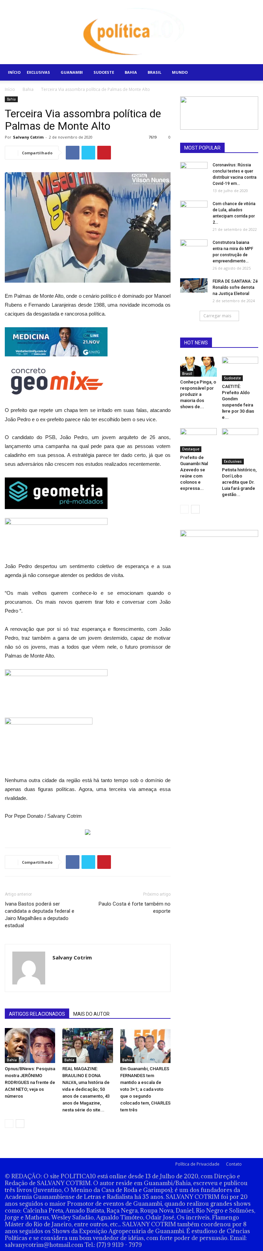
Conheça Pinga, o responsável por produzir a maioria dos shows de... (198, 394)
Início (14, 72)
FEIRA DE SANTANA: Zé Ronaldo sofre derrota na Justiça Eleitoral (235, 287)
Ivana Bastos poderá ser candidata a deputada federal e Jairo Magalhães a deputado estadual (39, 915)
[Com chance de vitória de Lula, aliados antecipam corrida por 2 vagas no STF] (194, 211)
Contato (234, 1164)
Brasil (154, 72)
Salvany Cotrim (28, 137)
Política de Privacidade (197, 1164)
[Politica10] (131, 32)
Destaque (190, 449)
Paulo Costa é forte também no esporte (135, 907)
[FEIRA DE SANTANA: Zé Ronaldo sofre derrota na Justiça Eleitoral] (194, 285)
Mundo (180, 72)
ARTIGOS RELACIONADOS (37, 1014)
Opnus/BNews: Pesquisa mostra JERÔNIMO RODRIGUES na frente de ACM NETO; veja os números (30, 1082)
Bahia (131, 72)
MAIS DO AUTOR (91, 1014)
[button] (250, 72)
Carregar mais (217, 316)
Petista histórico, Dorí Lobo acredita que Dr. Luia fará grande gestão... (239, 482)
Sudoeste (103, 72)
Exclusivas (38, 72)
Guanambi (72, 72)
